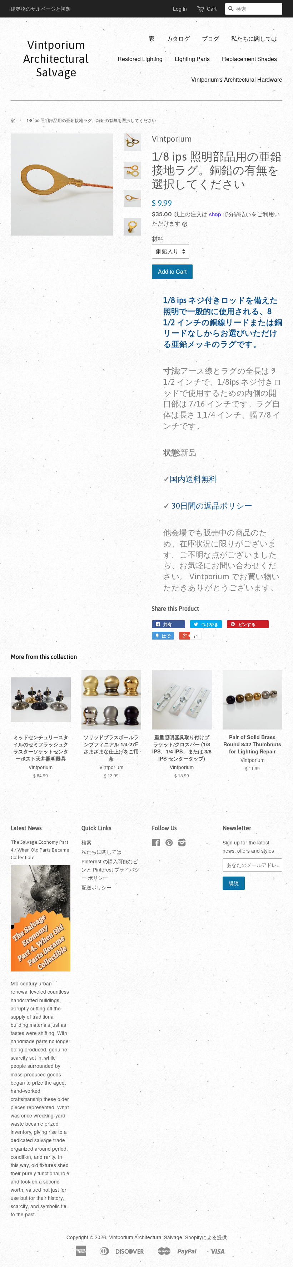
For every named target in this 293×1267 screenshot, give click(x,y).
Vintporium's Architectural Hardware (236, 79)
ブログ (210, 38)
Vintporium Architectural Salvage (56, 58)
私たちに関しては (254, 38)
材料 (157, 238)
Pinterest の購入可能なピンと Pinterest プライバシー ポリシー (110, 869)
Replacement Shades (249, 59)
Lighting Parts (192, 59)
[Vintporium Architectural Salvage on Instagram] (182, 843)
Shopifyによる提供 (206, 1237)
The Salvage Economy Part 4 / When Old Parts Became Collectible (40, 849)
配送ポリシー (96, 887)
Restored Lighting (140, 59)
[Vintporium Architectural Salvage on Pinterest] (169, 843)
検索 (86, 842)
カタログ (178, 38)
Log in (180, 8)
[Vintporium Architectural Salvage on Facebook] (156, 843)
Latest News (26, 828)
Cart (212, 8)
